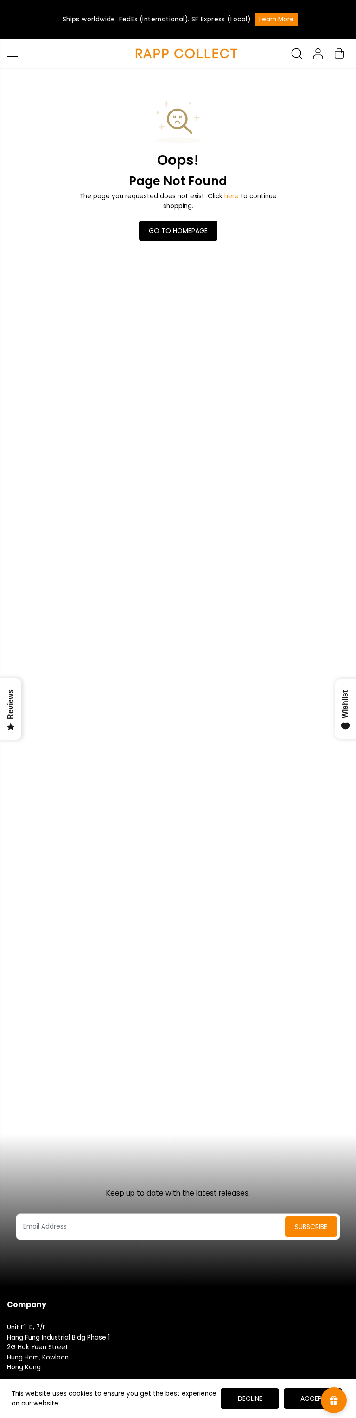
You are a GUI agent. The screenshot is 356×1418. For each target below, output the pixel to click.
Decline (250, 1398)
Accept (313, 1398)
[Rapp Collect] (175, 53)
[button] (12, 53)
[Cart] (339, 53)
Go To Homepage (178, 230)
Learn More (276, 19)
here (231, 196)
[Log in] (318, 53)
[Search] (296, 53)
